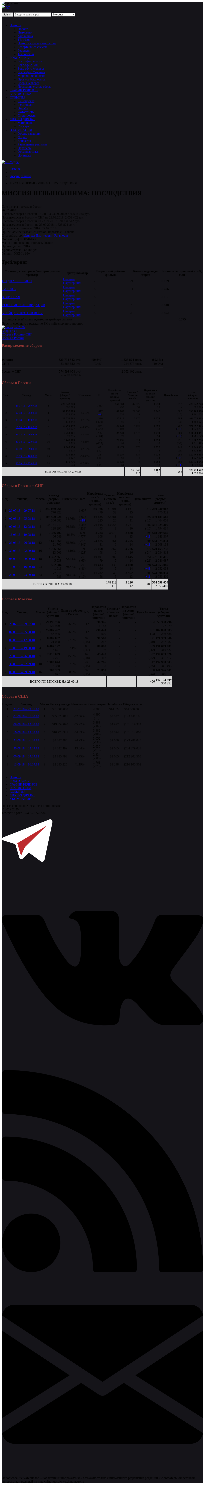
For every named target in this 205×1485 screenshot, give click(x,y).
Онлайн (23, 108)
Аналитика (25, 36)
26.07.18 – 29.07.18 (26, 405)
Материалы (25, 122)
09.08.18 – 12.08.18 (26, 420)
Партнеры (24, 148)
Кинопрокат (26, 101)
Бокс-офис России (30, 61)
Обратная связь (28, 151)
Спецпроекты (27, 115)
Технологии (26, 54)
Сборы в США (12, 330)
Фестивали (25, 104)
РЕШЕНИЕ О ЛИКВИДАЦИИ (23, 305)
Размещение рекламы (32, 144)
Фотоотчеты (26, 112)
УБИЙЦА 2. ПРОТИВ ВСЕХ (22, 313)
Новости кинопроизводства (37, 43)
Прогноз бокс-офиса (31, 79)
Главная (15, 169)
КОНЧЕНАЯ (11, 297)
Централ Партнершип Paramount (45, 235)
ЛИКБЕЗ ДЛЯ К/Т (22, 119)
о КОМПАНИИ (20, 799)
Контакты (24, 140)
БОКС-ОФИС (19, 57)
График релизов (20, 176)
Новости (15, 25)
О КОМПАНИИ (21, 130)
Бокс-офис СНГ (28, 65)
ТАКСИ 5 (9, 289)
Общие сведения (29, 133)
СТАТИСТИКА (20, 94)
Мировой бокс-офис (31, 75)
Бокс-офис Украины (31, 72)
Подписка (24, 155)
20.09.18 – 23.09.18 (26, 463)
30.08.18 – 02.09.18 (26, 441)
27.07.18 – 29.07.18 (26, 709)
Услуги (22, 137)
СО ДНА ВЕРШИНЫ (17, 281)
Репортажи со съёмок (32, 47)
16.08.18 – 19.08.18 (26, 427)
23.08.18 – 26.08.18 (26, 434)
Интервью (25, 32)
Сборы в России (13, 338)
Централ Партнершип (72, 281)
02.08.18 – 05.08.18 (26, 412)
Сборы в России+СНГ (17, 334)
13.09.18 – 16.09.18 (26, 456)
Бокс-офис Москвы (31, 68)
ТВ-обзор (24, 39)
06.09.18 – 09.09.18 (26, 448)
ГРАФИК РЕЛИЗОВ (24, 90)
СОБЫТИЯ (17, 97)
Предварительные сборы (34, 86)
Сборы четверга (28, 83)
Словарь (23, 126)
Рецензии (24, 50)
